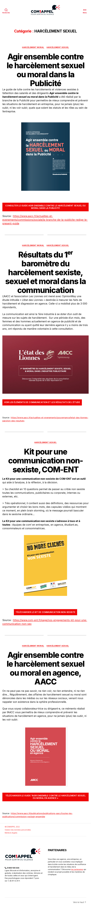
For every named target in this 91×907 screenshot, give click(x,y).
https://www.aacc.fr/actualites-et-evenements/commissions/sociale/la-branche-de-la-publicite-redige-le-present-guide (45, 220)
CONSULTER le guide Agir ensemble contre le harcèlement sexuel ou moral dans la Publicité (45, 206)
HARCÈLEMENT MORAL (33, 47)
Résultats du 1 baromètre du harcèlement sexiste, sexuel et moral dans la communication (45, 272)
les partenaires (77, 869)
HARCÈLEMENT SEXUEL (58, 47)
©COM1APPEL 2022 (12, 827)
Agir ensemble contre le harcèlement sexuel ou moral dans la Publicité (45, 70)
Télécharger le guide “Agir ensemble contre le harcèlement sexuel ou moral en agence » (45, 796)
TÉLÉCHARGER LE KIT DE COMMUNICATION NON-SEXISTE (45, 612)
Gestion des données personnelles (18, 830)
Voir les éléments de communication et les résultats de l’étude (42, 402)
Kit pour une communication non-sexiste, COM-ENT (45, 460)
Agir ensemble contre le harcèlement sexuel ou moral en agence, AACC (45, 668)
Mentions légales (11, 833)
